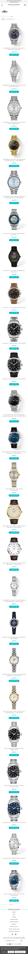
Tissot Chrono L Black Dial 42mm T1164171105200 (14, 343)
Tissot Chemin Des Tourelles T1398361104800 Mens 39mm (14, 234)
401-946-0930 (15, 2)
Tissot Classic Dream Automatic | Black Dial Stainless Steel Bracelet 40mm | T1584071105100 (14, 415)
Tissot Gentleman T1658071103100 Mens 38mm (14, 858)
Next (12, 16)
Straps (14, 912)
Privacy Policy (14, 926)
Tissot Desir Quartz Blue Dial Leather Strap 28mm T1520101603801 (14, 638)
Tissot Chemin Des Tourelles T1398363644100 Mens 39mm (14, 271)
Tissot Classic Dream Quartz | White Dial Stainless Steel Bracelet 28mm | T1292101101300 (14, 601)
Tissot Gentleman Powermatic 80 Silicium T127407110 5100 (14, 786)
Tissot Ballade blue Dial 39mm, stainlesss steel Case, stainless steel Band (14, 49)
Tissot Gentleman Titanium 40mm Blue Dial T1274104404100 (14, 894)
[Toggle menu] (3, 5)
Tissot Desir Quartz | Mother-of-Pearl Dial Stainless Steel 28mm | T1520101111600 (14, 675)
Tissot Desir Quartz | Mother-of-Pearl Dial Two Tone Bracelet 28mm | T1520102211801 (14, 712)
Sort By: (3, 19)
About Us (14, 924)
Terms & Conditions (14, 929)
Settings (4, 952)
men (14, 914)
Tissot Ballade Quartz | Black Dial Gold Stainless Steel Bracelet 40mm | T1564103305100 (14, 160)
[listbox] (10, 19)
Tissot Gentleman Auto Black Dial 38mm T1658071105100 (14, 749)
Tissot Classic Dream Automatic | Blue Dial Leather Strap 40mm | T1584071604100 (14, 452)
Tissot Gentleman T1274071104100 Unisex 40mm (14, 822)
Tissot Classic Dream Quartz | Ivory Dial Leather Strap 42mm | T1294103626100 (14, 526)
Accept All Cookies (20, 952)
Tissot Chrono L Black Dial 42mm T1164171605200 (14, 379)
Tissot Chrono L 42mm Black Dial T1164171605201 (14, 307)
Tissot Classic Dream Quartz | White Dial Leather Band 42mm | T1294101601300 (14, 563)
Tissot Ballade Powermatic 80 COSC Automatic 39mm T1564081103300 (14, 123)
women (14, 917)
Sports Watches (14, 921)
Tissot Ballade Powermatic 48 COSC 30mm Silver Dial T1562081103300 (14, 86)
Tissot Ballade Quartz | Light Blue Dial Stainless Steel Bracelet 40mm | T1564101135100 (14, 197)
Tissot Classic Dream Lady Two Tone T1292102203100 (14, 489)
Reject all (11, 952)
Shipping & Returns (14, 931)
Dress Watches (14, 919)
